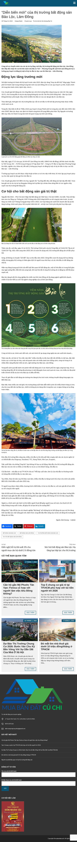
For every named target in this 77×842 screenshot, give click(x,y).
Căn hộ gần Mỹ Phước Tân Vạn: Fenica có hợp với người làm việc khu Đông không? (18, 589)
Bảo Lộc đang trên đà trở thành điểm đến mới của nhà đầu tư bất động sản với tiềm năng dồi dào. (28, 243)
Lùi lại (18, 547)
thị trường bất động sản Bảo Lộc (48, 533)
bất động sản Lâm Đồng (27, 533)
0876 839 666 (9, 724)
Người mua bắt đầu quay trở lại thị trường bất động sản (17, 760)
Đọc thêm (30, 612)
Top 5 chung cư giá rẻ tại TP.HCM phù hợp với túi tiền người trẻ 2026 (57, 587)
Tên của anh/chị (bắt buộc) (9, 771)
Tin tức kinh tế (37, 21)
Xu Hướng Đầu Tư (47, 21)
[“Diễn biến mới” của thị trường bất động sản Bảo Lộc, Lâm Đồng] (32, 44)
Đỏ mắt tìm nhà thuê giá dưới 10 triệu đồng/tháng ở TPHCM (56, 646)
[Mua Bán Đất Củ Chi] (5, 3)
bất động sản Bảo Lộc (9, 533)
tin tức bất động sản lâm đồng (12, 536)
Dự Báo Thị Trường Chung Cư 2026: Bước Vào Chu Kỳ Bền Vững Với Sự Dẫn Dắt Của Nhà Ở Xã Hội (19, 648)
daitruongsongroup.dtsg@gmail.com (15, 728)
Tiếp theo (60, 547)
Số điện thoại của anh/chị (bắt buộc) (12, 780)
